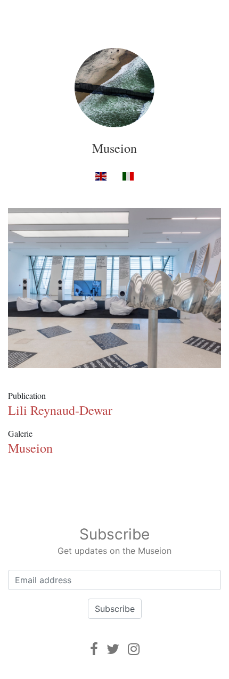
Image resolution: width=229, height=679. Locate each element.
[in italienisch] (128, 175)
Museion (114, 148)
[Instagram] (134, 649)
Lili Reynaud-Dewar (60, 410)
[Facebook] (94, 649)
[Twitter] (113, 649)
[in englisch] (101, 175)
